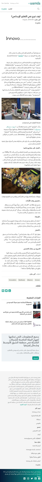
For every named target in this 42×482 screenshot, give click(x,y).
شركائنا (38, 419)
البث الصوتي (36, 430)
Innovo (37, 280)
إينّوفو (20, 55)
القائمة (10, 9)
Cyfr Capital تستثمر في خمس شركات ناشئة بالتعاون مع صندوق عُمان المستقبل (18, 322)
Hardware (22, 280)
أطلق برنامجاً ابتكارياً (35, 457)
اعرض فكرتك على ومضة (33, 461)
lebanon (30, 280)
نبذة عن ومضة (14, 3)
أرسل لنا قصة (36, 445)
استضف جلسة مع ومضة (33, 449)
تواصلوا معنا (5, 3)
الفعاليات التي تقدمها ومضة (32, 438)
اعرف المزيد (23, 404)
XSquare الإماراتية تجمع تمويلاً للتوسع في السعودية (19, 303)
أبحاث (38, 434)
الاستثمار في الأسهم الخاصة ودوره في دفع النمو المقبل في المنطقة (17, 313)
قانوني (38, 423)
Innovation (12, 280)
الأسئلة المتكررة (35, 415)
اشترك (35, 358)
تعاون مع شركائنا (35, 453)
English (4, 9)
